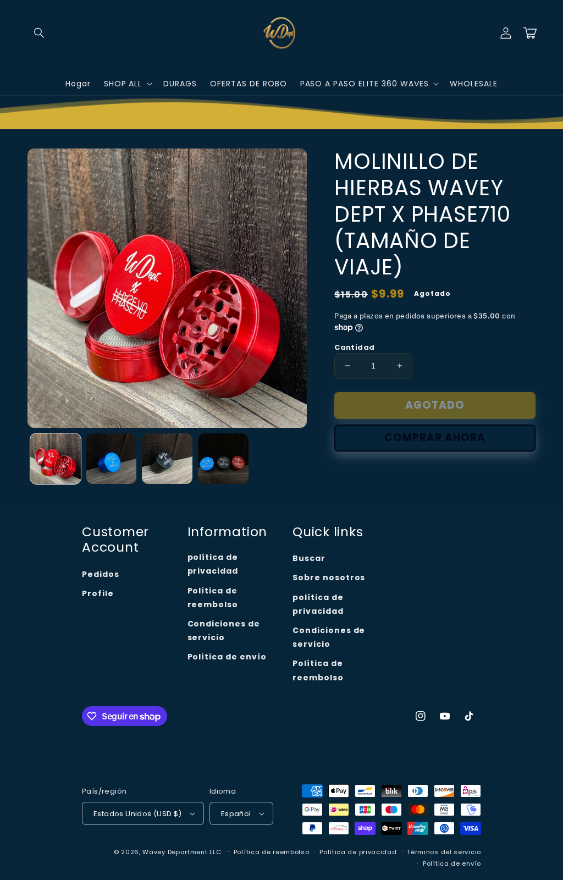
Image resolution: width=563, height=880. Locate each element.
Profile (98, 593)
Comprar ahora (434, 437)
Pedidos (100, 574)
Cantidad (354, 347)
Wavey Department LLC (181, 852)
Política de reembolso (213, 597)
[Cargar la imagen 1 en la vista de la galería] (55, 458)
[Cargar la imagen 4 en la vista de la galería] (223, 458)
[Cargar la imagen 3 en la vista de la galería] (167, 458)
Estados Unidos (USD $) (137, 814)
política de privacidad (213, 564)
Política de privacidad (357, 852)
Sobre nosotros (328, 577)
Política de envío (227, 656)
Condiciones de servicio (223, 630)
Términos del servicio (444, 852)
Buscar (308, 558)
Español (236, 814)
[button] (39, 33)
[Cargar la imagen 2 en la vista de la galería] (111, 458)
